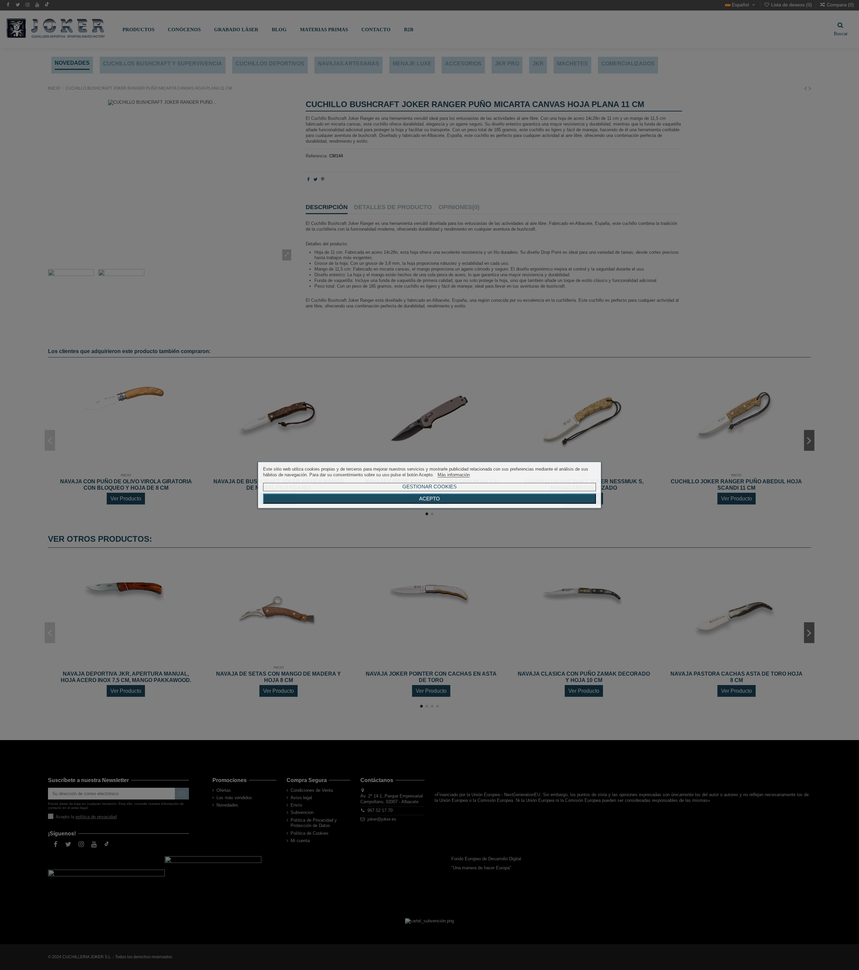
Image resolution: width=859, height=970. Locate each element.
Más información (454, 474)
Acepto (429, 498)
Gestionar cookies (429, 486)
